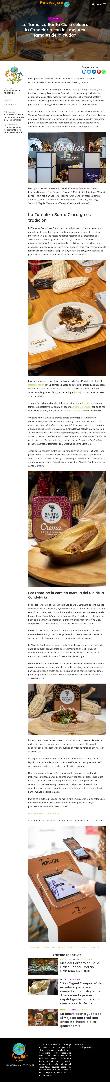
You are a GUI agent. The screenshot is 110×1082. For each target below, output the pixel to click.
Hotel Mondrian (36, 384)
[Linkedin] (94, 72)
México (84, 947)
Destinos (63, 1010)
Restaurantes (86, 959)
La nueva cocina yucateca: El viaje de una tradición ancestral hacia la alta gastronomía (81, 1020)
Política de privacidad (84, 1047)
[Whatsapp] (103, 72)
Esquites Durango (71, 410)
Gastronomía (55, 19)
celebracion (34, 947)
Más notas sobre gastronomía (43, 813)
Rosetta (86, 403)
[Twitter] (89, 72)
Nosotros (79, 1044)
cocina (46, 947)
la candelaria (72, 947)
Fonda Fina (70, 388)
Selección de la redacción (12, 92)
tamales (94, 947)
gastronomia (57, 947)
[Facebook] (84, 72)
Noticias (63, 979)
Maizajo (78, 392)
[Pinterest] (99, 72)
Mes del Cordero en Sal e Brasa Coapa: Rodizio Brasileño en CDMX (79, 967)
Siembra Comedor (82, 406)
